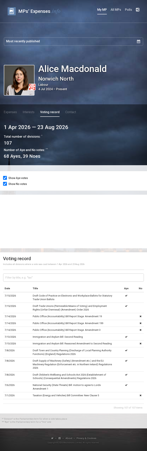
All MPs (116, 9)
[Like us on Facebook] (60, 438)
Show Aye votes (18, 178)
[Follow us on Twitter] (52, 438)
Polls (128, 9)
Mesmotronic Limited (72, 443)
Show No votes (17, 183)
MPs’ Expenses (39, 11)
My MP (102, 9)
